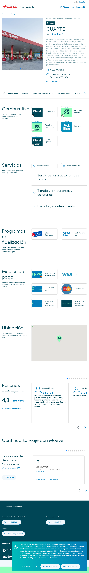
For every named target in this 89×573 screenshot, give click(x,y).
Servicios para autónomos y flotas (58, 177)
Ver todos (9, 477)
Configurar (26, 566)
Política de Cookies (49, 553)
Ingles (76, 2)
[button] (59, 339)
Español (82, 2)
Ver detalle (54, 479)
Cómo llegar (40, 479)
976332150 (40, 472)
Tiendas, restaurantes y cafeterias (54, 192)
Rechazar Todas (49, 566)
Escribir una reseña (13, 408)
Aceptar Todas (68, 566)
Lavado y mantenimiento (56, 206)
